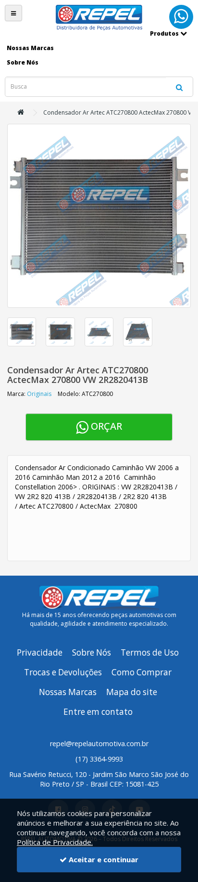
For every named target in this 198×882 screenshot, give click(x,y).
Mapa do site (131, 692)
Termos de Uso (150, 652)
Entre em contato (98, 711)
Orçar (105, 426)
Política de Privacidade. (55, 842)
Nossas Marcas (68, 692)
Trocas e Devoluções (63, 672)
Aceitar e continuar (102, 859)
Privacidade (39, 652)
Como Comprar (141, 672)
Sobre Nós (91, 652)
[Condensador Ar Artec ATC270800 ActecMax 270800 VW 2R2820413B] (99, 216)
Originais (39, 394)
